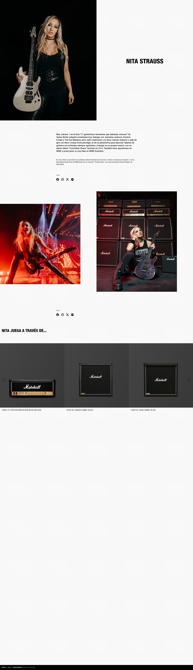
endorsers (17, 667)
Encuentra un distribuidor (168, 4)
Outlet (181, 4)
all (9, 667)
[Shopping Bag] (184, 10)
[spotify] (72, 179)
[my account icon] (180, 10)
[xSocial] (67, 179)
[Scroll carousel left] (3, 380)
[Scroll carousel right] (189, 380)
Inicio (4, 667)
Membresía (153, 4)
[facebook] (57, 179)
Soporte (170, 10)
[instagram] (62, 179)
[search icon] (176, 10)
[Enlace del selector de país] (187, 5)
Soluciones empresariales (139, 4)
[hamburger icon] (187, 10)
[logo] (9, 9)
